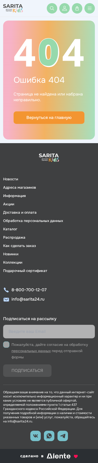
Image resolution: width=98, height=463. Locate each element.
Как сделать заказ (19, 245)
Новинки (10, 254)
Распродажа (14, 237)
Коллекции (12, 262)
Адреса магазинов (19, 187)
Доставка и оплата (20, 212)
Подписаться (27, 370)
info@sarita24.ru (27, 299)
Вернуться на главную (49, 117)
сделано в (42, 456)
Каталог (10, 229)
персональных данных (31, 350)
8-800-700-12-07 (29, 290)
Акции (8, 204)
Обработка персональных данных (33, 220)
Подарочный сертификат (25, 270)
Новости (10, 179)
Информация (14, 195)
